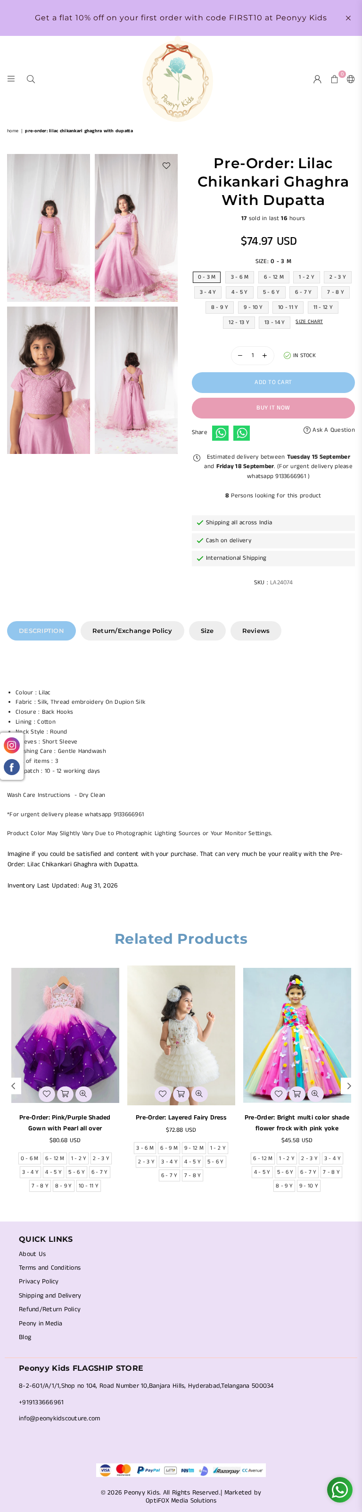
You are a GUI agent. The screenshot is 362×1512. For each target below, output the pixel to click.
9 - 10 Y (253, 307)
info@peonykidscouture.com (59, 1418)
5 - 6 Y (271, 292)
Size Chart (309, 321)
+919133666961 (41, 1402)
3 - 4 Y (208, 292)
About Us (32, 1254)
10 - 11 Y (288, 307)
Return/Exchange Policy (132, 630)
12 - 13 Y (239, 322)
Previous (13, 1085)
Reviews (256, 630)
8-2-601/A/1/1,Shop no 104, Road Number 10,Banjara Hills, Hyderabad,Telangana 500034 (146, 1386)
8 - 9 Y (220, 307)
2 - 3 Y (337, 277)
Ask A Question (333, 430)
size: (273, 261)
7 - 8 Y (335, 292)
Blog (25, 1337)
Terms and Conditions (50, 1268)
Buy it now (273, 407)
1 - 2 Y (306, 277)
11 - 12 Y (323, 307)
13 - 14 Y (274, 322)
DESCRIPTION (41, 630)
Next (349, 1085)
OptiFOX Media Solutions (181, 1500)
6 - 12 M (274, 277)
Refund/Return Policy (50, 1309)
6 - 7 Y (303, 292)
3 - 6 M (240, 277)
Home (12, 131)
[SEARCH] (31, 78)
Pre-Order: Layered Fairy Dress (181, 1117)
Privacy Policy (39, 1281)
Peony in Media (41, 1323)
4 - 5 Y (239, 292)
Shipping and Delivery (50, 1295)
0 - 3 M (207, 277)
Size (207, 630)
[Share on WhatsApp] (220, 433)
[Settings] (349, 79)
